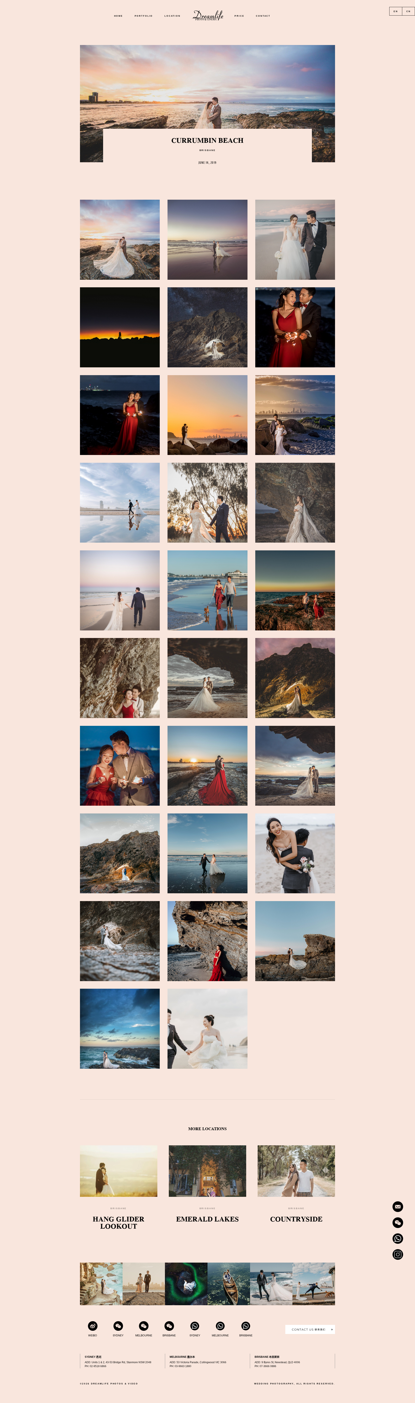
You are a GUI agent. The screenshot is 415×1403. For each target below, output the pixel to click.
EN (396, 11)
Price (239, 16)
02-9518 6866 (98, 1366)
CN (408, 11)
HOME (118, 16)
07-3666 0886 (268, 1366)
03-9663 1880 (183, 1366)
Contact (263, 16)
